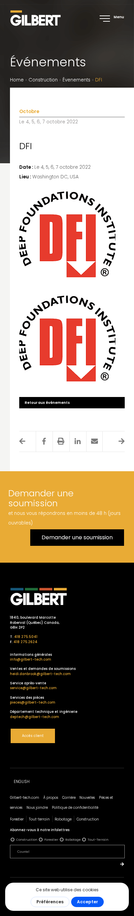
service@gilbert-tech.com (33, 688)
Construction (43, 80)
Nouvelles (87, 797)
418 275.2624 (25, 642)
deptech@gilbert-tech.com (34, 717)
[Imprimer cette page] (61, 441)
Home (17, 80)
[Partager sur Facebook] (44, 441)
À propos (50, 797)
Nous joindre (37, 807)
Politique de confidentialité (75, 807)
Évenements (76, 80)
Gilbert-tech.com (24, 797)
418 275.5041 (25, 636)
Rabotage (63, 819)
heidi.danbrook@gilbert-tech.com (40, 674)
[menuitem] (21, 782)
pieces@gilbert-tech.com (32, 702)
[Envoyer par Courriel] (94, 441)
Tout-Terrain (98, 840)
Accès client (33, 735)
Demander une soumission (77, 537)
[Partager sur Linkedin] (78, 441)
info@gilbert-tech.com (30, 659)
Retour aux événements (47, 402)
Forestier (17, 819)
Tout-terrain (39, 819)
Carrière (69, 797)
